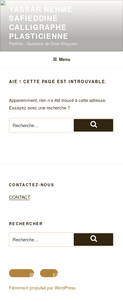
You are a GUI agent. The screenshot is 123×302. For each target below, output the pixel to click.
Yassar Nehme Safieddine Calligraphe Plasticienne (41, 22)
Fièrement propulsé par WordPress (42, 288)
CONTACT (19, 197)
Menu (64, 59)
